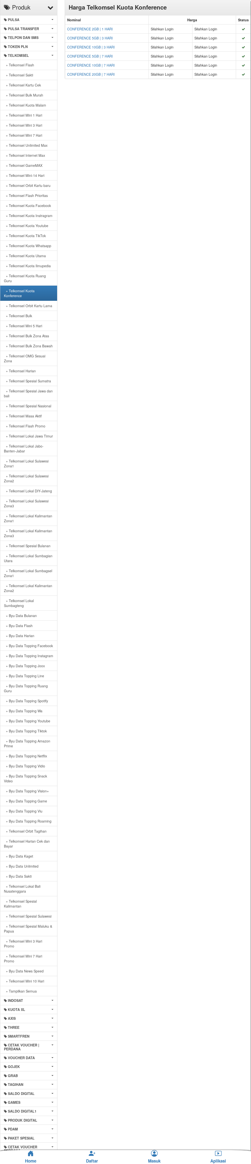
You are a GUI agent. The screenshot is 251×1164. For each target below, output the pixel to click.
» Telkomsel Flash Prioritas (26, 195)
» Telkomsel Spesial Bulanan (27, 545)
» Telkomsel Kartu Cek (22, 85)
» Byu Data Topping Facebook (28, 645)
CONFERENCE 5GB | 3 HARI (90, 38)
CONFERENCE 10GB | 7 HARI (91, 65)
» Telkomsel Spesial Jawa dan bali (28, 393)
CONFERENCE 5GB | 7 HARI (90, 56)
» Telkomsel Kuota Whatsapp (27, 245)
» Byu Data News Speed (24, 971)
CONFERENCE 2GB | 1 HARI (90, 28)
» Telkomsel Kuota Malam (25, 105)
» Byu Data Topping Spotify (26, 700)
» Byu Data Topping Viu (23, 811)
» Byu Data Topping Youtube (27, 720)
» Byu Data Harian (19, 635)
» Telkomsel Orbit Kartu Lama (28, 305)
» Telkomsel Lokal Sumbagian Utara (28, 558)
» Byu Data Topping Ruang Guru (26, 688)
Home (30, 1161)
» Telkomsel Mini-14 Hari (24, 175)
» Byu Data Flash (18, 625)
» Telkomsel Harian (20, 370)
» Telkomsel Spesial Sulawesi (27, 916)
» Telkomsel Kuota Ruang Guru (25, 278)
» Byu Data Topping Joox (24, 665)
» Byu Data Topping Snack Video (25, 778)
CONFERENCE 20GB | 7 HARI (91, 74)
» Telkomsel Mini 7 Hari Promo (23, 958)
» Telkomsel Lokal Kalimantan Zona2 (28, 588)
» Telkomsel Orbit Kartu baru (27, 185)
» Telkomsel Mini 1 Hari (23, 115)
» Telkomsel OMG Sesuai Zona (24, 358)
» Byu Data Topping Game (25, 801)
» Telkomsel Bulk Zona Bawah (28, 345)
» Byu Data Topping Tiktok (25, 730)
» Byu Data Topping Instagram (28, 655)
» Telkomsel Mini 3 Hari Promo (23, 943)
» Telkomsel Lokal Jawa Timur (28, 436)
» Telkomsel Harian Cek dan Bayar (27, 844)
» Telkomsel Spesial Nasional (27, 405)
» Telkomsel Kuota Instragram (28, 215)
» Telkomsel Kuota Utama (25, 255)
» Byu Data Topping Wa (23, 710)
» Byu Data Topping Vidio (24, 766)
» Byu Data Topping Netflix (25, 755)
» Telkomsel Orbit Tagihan (25, 831)
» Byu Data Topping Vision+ (26, 790)
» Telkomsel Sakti (18, 75)
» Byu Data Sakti (18, 876)
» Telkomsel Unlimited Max (26, 145)
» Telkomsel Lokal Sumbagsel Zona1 (28, 573)
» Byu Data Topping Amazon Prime (27, 743)
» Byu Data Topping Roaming (27, 821)
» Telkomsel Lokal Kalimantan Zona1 (28, 518)
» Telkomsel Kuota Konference (19, 293)
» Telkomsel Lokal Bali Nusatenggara (22, 889)
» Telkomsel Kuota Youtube (26, 225)
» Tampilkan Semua (20, 991)
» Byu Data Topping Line (24, 675)
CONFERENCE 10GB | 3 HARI (91, 47)
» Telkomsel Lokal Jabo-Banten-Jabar (24, 448)
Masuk (154, 1161)
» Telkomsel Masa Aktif (23, 415)
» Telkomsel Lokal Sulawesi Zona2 (26, 478)
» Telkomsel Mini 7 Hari (23, 135)
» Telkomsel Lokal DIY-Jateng (28, 490)
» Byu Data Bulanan (20, 615)
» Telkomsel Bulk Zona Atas (26, 335)
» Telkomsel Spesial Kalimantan (20, 904)
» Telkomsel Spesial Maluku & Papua (28, 929)
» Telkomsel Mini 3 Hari (23, 125)
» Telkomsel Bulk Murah (23, 95)
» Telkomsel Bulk (18, 315)
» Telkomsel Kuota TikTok (25, 235)
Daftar (92, 1161)
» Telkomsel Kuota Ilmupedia (27, 265)
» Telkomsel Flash (19, 64)
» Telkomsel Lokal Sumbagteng (19, 603)
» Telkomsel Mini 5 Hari (23, 325)
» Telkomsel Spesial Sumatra (27, 380)
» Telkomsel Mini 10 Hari (24, 981)
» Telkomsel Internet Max (24, 155)
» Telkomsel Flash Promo (24, 426)
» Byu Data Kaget (18, 856)
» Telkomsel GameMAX (23, 165)
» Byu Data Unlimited (21, 866)
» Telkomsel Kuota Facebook (27, 205)
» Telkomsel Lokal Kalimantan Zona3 (28, 533)
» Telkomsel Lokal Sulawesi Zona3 (26, 503)
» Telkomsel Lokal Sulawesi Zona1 (26, 463)
